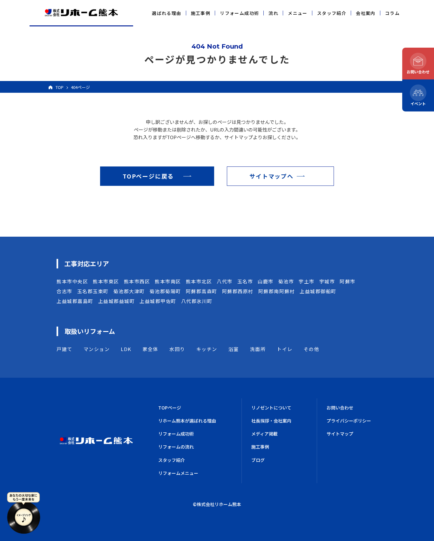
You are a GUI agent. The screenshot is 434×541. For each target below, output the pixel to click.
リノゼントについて (271, 407)
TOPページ (169, 407)
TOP (60, 87)
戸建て (64, 349)
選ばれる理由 (166, 13)
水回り (177, 349)
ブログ (258, 460)
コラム (392, 13)
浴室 (233, 349)
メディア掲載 (264, 433)
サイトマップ (340, 433)
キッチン (206, 349)
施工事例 (201, 13)
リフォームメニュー (178, 473)
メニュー (298, 13)
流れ (273, 13)
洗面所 (258, 349)
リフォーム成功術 (239, 13)
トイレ (285, 349)
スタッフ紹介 (331, 13)
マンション (97, 349)
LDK (126, 349)
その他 (312, 349)
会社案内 (366, 13)
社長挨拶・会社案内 (271, 420)
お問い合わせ (340, 407)
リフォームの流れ (176, 446)
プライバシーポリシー (349, 420)
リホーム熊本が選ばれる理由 (187, 420)
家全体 (151, 349)
